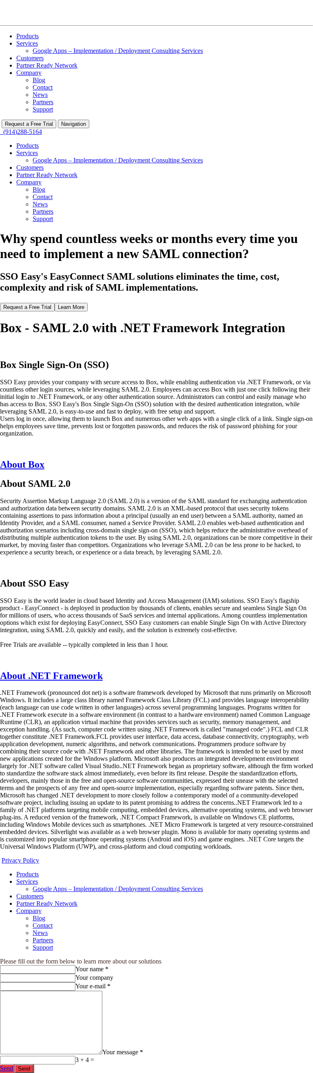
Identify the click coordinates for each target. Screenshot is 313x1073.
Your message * (122, 1052)
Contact (43, 87)
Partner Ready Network (46, 65)
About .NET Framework (51, 675)
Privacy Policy (20, 860)
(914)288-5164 (21, 131)
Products (27, 36)
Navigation (73, 124)
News (40, 94)
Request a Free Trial (29, 124)
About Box (22, 464)
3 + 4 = (84, 1059)
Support (43, 109)
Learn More (71, 307)
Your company (94, 977)
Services (27, 43)
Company (29, 72)
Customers (30, 58)
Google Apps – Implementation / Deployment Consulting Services (118, 50)
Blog (39, 80)
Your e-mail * (92, 986)
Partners (43, 102)
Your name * (91, 969)
